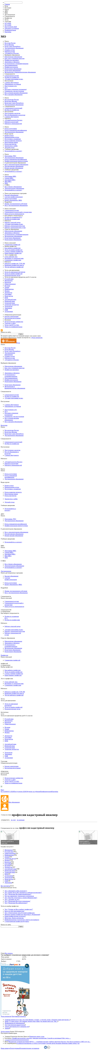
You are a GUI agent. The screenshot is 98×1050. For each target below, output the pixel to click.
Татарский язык (10, 303)
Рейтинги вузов (10, 51)
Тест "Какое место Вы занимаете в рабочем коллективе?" (23, 892)
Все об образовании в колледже (15, 115)
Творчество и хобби (11, 146)
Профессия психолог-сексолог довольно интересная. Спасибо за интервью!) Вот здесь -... (41, 1038)
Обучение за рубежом (12, 28)
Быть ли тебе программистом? (14, 911)
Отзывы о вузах (10, 50)
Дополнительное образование (14, 188)
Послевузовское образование (14, 166)
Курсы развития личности (13, 140)
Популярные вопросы (19, 1016)
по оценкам (20, 820)
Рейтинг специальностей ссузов (15, 227)
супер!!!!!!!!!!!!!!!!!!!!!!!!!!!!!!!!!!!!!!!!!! (17, 1040)
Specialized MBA (10, 180)
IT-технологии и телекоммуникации (16, 63)
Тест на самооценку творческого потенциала (19, 896)
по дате (13, 820)
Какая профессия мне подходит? (15, 916)
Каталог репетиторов (11, 316)
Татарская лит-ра (10, 858)
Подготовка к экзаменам (13, 139)
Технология (8, 306)
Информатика (9, 289)
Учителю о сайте (10, 323)
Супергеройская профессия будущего (17, 921)
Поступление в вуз (11, 86)
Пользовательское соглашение (29, 1048)
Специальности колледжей (13, 108)
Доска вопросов (6, 1016)
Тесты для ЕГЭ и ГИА (12, 325)
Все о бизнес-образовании (13, 187)
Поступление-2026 (11, 27)
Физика (7, 291)
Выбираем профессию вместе (14, 265)
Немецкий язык (10, 301)
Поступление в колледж (12, 113)
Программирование (11, 65)
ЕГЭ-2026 (8, 23)
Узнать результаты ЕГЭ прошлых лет (17, 1026)
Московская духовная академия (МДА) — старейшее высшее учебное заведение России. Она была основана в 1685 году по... (49, 1041)
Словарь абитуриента (12, 82)
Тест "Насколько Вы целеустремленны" (18, 901)
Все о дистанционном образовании (16, 205)
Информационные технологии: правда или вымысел (22, 920)
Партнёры (8, 32)
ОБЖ (6, 310)
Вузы (18, 343)
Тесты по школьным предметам (15, 272)
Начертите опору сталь (36, 1036)
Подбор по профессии (12, 77)
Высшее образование (11, 195)
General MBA (9, 178)
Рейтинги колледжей (11, 122)
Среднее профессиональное (14, 197)
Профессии (4, 655)
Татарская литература (12, 304)
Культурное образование (13, 70)
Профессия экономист (12, 60)
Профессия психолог (11, 67)
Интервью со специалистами (14, 258)
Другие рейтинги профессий (14, 267)
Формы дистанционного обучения (16, 204)
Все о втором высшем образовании (16, 93)
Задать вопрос (5, 1031)
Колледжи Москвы (11, 101)
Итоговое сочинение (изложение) (16, 89)
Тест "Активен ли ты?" (12, 899)
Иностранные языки (11, 142)
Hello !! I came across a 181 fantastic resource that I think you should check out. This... (31, 1021)
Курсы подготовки (11, 128)
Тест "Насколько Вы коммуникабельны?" (18, 894)
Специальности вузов (12, 75)
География (8, 294)
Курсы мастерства (10, 144)
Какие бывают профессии (13, 253)
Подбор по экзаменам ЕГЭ (13, 217)
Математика (9, 280)
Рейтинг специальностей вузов (15, 226)
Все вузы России (10, 43)
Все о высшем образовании (13, 94)
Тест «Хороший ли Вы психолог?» (16, 891)
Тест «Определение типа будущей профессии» (20, 913)
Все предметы (5, 886)
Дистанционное (6, 571)
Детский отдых (10, 147)
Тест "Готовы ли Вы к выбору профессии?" (19, 909)
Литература (8, 292)
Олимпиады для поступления (14, 91)
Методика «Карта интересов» (14, 918)
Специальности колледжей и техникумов (18, 212)
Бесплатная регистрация (12, 318)
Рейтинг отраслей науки (12, 222)
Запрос (7, 1028)
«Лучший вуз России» (12, 53)
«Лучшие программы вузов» (14, 79)
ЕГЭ (6, 87)
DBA (6, 183)
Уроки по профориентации (13, 327)
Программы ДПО (10, 156)
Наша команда (5, 1048)
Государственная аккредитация (15, 1025)
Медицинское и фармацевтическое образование (20, 72)
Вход (2, 790)
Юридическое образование (13, 57)
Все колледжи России (12, 99)
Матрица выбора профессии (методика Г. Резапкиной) (22, 914)
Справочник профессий (12, 244)
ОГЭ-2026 (8, 25)
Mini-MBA (8, 181)
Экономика (8, 308)
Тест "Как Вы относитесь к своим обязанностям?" (21, 898)
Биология (8, 282)
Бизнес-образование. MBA (13, 200)
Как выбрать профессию (13, 248)
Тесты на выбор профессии (13, 250)
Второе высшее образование (14, 168)
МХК (6, 298)
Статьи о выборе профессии (14, 251)
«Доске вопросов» (37, 337)
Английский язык (10, 299)
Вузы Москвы (9, 44)
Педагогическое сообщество (14, 321)
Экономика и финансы (12, 62)
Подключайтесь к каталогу (13, 151)
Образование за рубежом (13, 84)
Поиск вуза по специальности (14, 214)
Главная (7, 4)
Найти (21, 334)
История (7, 286)
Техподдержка (15, 1048)
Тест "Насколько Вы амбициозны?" (16, 903)
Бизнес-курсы (9, 135)
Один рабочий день (11, 256)
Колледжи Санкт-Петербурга (14, 103)
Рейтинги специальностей (13, 123)
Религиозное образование (13, 69)
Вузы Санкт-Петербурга (12, 46)
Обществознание (10, 284)
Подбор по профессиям (12, 219)
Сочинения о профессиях (13, 260)
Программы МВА (10, 176)
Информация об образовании (14, 1023)
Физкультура (9, 296)
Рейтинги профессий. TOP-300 (15, 263)
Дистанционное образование (14, 48)
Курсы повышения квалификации (16, 130)
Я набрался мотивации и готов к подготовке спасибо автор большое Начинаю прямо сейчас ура (48, 1043)
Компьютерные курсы (12, 137)
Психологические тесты (12, 275)
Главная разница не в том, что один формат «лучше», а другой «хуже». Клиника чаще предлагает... (37, 1019)
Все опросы (9, 953)
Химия (7, 287)
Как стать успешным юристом (14, 58)
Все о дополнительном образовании (16, 164)
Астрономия (9, 311)
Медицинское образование (13, 236)
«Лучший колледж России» (13, 120)
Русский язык (9, 279)
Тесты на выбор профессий (13, 273)
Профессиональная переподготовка (16, 161)
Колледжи (4, 425)
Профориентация (10, 30)
